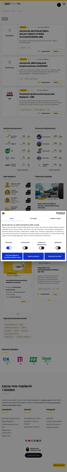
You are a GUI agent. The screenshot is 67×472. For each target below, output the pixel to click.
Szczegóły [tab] (33, 218)
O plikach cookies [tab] (55, 218)
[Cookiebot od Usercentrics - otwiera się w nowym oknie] (57, 213)
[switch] (25, 248)
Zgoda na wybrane (33, 256)
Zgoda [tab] (12, 218)
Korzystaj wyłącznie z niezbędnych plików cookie (12, 256)
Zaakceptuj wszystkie (54, 256)
